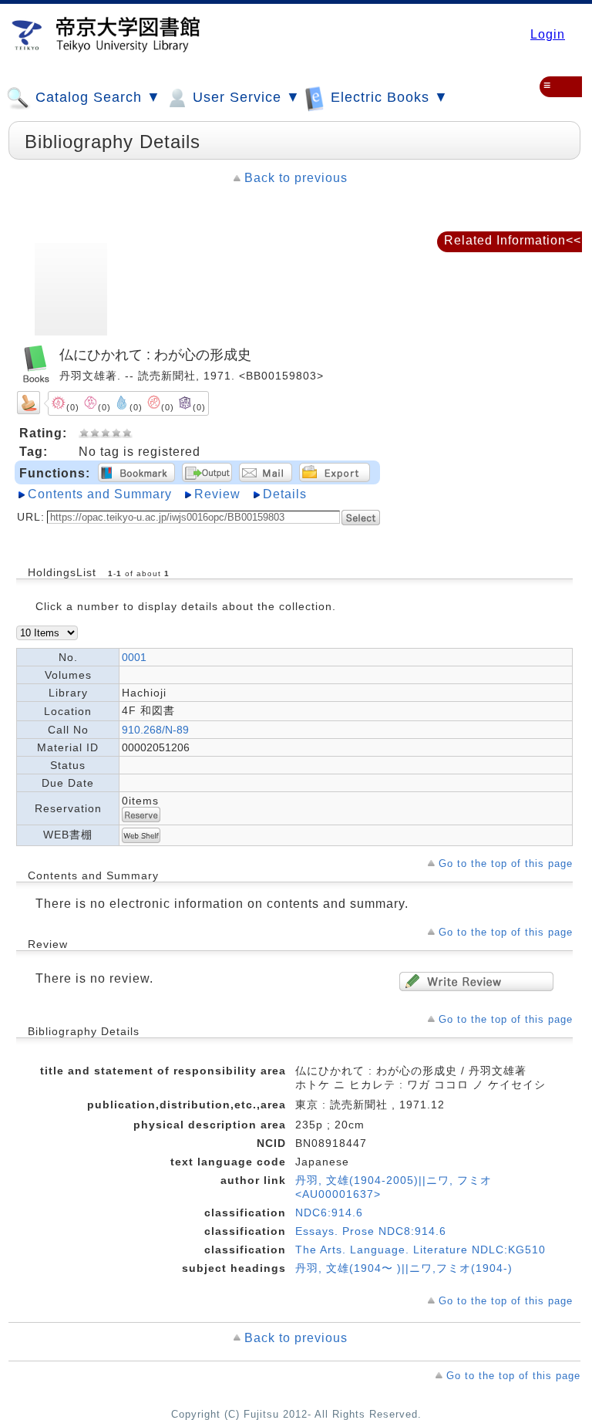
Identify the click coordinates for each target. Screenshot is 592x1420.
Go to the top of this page (506, 863)
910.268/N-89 (155, 729)
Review (217, 494)
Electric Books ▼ (387, 97)
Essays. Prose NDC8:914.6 (370, 1231)
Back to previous (296, 177)
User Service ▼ (244, 97)
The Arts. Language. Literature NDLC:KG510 (420, 1249)
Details (285, 494)
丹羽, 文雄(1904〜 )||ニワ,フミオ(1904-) (404, 1268)
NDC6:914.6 (329, 1212)
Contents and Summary (100, 494)
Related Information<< (512, 240)
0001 (134, 657)
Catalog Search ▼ (96, 97)
